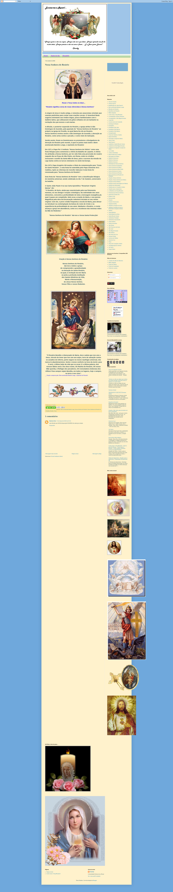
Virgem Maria (112, 249)
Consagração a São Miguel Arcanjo (117, 118)
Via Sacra (111, 247)
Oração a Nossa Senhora (115, 178)
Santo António (112, 221)
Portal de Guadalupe (114, 266)
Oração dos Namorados (114, 185)
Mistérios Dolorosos (113, 158)
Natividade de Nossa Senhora (116, 163)
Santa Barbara (112, 212)
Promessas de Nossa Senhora (116, 192)
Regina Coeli (112, 196)
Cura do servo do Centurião (115, 122)
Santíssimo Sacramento (114, 219)
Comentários (112, 277)
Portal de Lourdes (113, 268)
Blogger (95, 880)
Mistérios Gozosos (113, 162)
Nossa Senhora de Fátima (115, 167)
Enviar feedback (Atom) (57, 456)
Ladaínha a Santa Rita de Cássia (117, 144)
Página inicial (75, 453)
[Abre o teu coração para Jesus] (121, 734)
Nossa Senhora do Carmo (115, 171)
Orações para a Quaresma (115, 189)
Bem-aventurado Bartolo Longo (68, 409)
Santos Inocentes (113, 223)
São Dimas (111, 225)
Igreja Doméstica (113, 136)
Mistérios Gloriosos (113, 160)
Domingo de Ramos (113, 124)
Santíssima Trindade (114, 218)
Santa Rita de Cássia (114, 216)
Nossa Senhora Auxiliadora (115, 165)
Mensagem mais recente (52, 453)
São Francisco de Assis (114, 227)
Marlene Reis (52, 421)
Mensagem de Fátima (114, 156)
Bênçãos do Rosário (114, 109)
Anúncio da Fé (112, 103)
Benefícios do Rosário (114, 111)
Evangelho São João (114, 127)
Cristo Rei (111, 120)
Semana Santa (112, 236)
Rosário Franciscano (114, 202)
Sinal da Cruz (112, 240)
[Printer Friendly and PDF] (51, 407)
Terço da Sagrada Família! (115, 369)
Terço (55, 411)
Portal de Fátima (113, 264)
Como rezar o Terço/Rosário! (53, 873)
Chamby (54, 405)
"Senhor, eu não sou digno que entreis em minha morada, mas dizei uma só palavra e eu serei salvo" (118, 380)
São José (111, 229)
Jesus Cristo (112, 140)
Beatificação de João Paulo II (116, 105)
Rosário (52, 411)
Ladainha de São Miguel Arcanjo (117, 146)
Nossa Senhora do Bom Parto (116, 169)
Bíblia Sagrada (112, 112)
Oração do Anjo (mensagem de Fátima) (118, 183)
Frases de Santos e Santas (115, 135)
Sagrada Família (113, 203)
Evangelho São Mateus (114, 131)
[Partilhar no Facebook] (62, 407)
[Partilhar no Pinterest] (64, 407)
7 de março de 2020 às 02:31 (64, 421)
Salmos (110, 210)
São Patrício (112, 232)
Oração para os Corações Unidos (117, 187)
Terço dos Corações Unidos (115, 243)
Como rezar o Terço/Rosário (115, 114)
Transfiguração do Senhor (115, 245)
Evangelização (112, 133)
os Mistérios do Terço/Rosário (116, 191)
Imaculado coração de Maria (116, 138)
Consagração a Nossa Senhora (116, 116)
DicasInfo (66, 56)
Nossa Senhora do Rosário (81, 409)
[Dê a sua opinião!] (59, 407)
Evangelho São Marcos (114, 129)
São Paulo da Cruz (113, 234)
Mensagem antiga (97, 453)
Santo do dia (55, 56)
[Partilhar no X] (60, 407)
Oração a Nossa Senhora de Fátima (117, 179)
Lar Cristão (111, 151)
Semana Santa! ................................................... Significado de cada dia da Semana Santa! (117, 392)
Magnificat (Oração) (113, 402)
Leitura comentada (113, 152)
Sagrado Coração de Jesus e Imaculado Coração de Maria (116, 208)
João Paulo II (112, 142)
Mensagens (112, 275)
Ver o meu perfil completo (94, 876)
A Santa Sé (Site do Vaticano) (116, 260)
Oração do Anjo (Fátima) (114, 181)
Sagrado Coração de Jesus (115, 205)
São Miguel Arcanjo (113, 230)
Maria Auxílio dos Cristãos (115, 154)
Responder (52, 425)
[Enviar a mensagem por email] (57, 407)
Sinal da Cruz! (112, 421)
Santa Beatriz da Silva (114, 214)
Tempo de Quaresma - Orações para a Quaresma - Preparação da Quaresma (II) (118, 459)
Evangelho (111, 125)
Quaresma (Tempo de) (114, 194)
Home (46, 56)
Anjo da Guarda (112, 101)
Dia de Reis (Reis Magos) (115, 437)
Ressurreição (112, 198)
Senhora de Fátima (113, 238)
